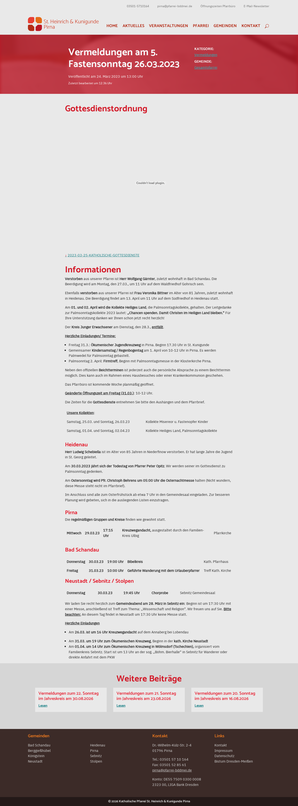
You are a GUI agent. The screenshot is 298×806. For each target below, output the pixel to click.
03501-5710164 (138, 6)
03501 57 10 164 (174, 759)
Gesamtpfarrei (205, 67)
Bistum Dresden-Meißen (233, 761)
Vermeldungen (205, 54)
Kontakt (250, 25)
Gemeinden (225, 25)
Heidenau (97, 744)
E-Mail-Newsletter (256, 6)
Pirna (94, 750)
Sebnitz (96, 755)
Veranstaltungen (168, 25)
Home (112, 25)
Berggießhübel (39, 750)
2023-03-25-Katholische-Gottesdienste (103, 255)
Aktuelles (133, 25)
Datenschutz (224, 755)
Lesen (42, 706)
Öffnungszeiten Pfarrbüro (217, 6)
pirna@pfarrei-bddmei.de (174, 6)
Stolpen (96, 761)
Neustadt (35, 761)
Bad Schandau (39, 744)
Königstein (36, 755)
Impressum (223, 750)
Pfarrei (201, 25)
